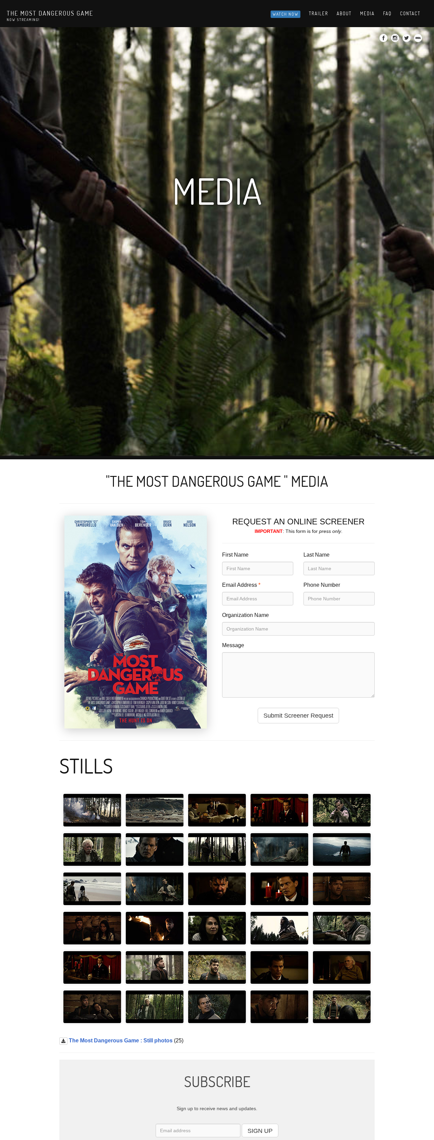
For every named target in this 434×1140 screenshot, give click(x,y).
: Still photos (121, 1040)
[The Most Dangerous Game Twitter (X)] (407, 40)
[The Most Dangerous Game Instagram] (396, 40)
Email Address (239, 585)
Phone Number (321, 585)
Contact (410, 13)
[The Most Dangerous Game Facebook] (384, 40)
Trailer (318, 13)
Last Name (316, 555)
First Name (235, 555)
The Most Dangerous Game (50, 13)
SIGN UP (260, 1130)
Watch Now (285, 14)
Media (367, 13)
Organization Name (245, 615)
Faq (387, 13)
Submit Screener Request (298, 715)
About (344, 13)
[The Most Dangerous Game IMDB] (419, 40)
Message (233, 645)
